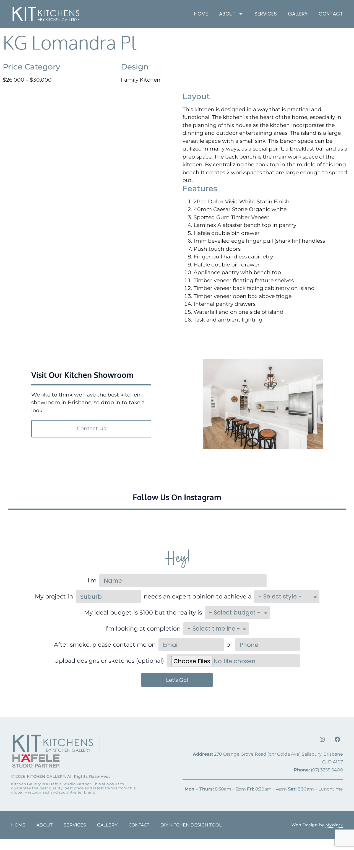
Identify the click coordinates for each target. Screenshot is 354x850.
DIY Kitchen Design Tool (191, 825)
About (45, 825)
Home (201, 13)
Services (265, 13)
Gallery (298, 13)
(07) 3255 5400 (318, 770)
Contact (331, 13)
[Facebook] (337, 739)
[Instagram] (322, 739)
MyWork (334, 824)
